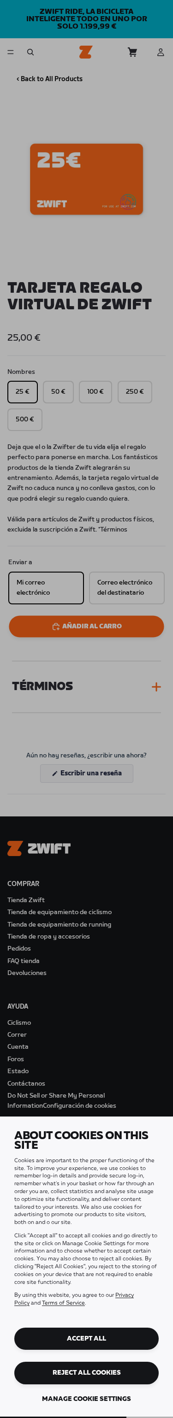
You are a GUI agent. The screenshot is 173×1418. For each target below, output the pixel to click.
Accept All (86, 1338)
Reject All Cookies (87, 1373)
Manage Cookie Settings (86, 1399)
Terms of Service (63, 1303)
